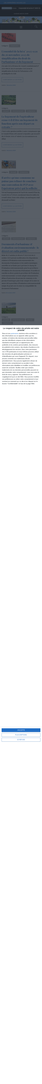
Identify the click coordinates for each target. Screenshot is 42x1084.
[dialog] (21, 704)
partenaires (15, 333)
